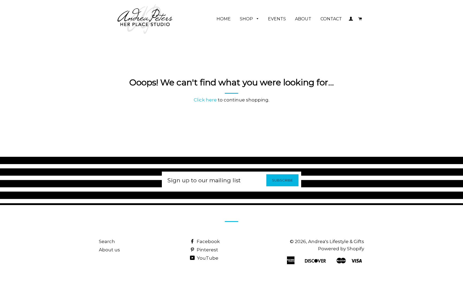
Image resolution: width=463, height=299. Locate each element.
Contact (331, 18)
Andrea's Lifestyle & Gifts (336, 241)
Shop (247, 18)
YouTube (207, 258)
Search (107, 241)
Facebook (208, 241)
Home (223, 18)
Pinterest (207, 249)
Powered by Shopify (341, 248)
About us (109, 249)
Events (277, 18)
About (303, 18)
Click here (205, 100)
